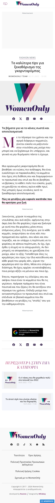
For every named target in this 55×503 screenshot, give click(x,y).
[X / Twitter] (20, 119)
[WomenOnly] (27, 4)
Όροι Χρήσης (34, 455)
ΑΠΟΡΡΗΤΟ (48, 501)
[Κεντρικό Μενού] (5, 4)
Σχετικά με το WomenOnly (27, 477)
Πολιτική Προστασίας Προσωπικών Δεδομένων (27, 463)
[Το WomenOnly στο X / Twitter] (31, 445)
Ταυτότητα (19, 455)
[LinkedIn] (27, 119)
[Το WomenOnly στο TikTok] (24, 445)
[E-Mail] (34, 119)
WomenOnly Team (18, 76)
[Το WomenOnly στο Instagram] (18, 445)
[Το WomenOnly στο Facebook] (11, 445)
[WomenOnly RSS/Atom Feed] (43, 445)
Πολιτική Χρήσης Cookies (27, 471)
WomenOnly (27, 436)
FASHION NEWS (27, 57)
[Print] (41, 119)
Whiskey (42, 494)
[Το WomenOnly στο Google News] (37, 445)
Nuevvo (23, 494)
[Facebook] (13, 119)
